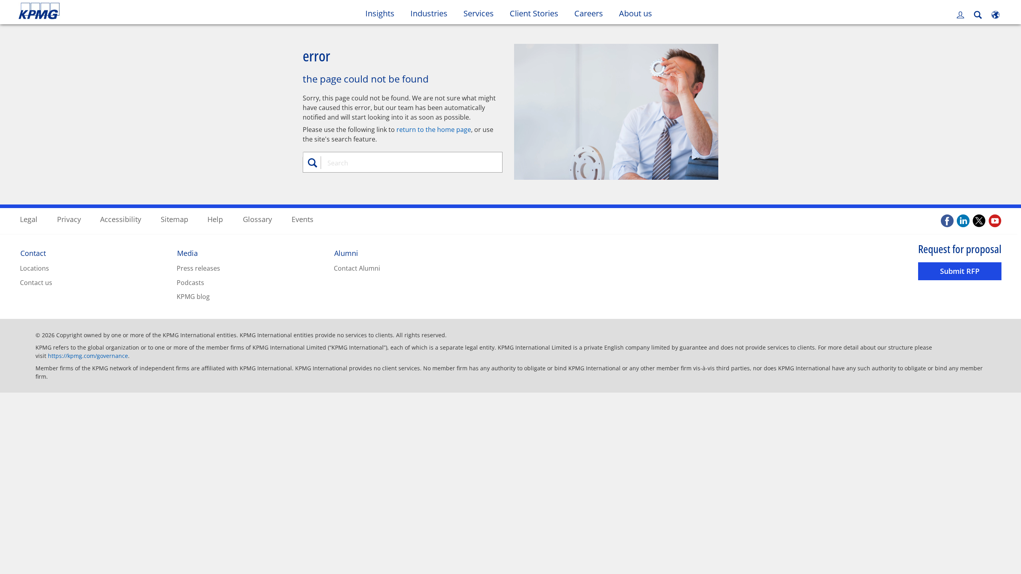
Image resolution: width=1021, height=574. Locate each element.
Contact (33, 253)
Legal (28, 219)
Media (187, 253)
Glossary (257, 219)
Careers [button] (588, 13)
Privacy (69, 219)
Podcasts (190, 282)
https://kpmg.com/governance (88, 356)
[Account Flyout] (960, 14)
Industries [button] (428, 13)
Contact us (36, 282)
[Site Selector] (995, 14)
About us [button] (635, 13)
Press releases (198, 268)
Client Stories (538, 13)
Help (215, 219)
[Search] (978, 15)
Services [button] (478, 13)
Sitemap (174, 219)
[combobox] (406, 163)
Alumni (346, 253)
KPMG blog (193, 296)
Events (302, 219)
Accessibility (120, 219)
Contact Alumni (357, 268)
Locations (34, 268)
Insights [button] (379, 13)
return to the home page (433, 129)
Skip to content (123, 11)
